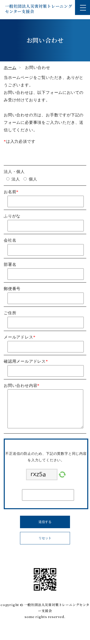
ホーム (10, 67)
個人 (33, 179)
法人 (16, 179)
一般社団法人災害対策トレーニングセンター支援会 (38, 8)
